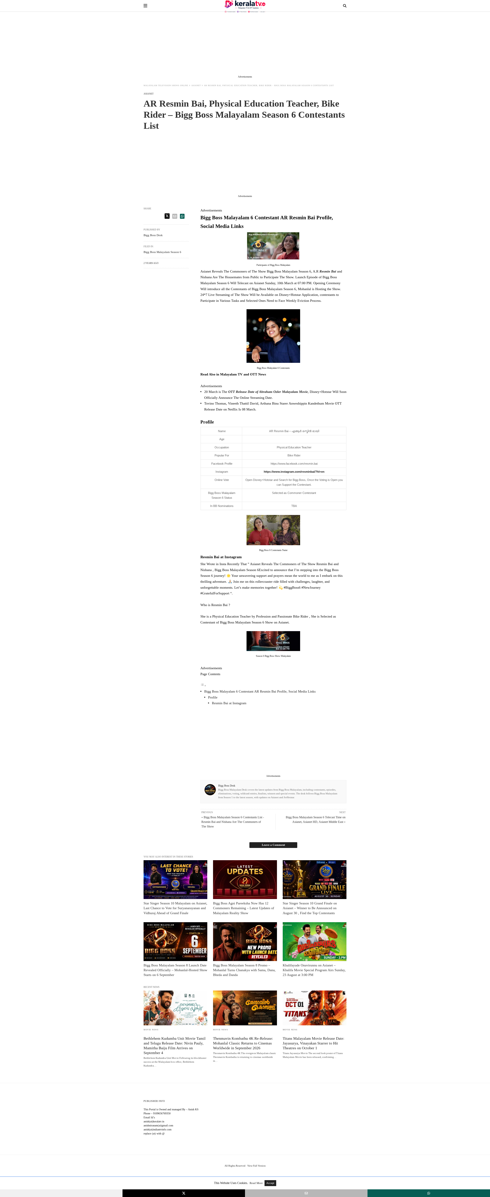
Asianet (196, 85)
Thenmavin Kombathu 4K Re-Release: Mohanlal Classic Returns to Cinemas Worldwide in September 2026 (243, 1043)
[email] (306, 1193)
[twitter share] (167, 216)
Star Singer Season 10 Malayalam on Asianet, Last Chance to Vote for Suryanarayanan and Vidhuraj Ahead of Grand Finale (175, 908)
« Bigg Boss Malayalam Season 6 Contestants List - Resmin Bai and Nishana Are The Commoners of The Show (232, 822)
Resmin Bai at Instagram (229, 703)
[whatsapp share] (182, 216)
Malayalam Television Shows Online (166, 85)
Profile (212, 697)
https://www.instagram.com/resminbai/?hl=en (294, 471)
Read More (257, 1183)
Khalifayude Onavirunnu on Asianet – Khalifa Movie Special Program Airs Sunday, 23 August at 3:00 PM (314, 970)
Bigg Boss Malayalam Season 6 (162, 252)
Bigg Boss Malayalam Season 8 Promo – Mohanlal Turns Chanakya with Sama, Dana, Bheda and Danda (244, 970)
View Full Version (256, 1165)
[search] (344, 6)
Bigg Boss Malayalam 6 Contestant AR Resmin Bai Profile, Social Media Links (260, 691)
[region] (245, 44)
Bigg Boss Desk (226, 785)
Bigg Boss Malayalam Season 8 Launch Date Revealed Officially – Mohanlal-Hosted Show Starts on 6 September (175, 970)
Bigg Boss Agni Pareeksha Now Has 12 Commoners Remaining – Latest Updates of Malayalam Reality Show (243, 908)
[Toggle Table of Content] (203, 685)
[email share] (174, 216)
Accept (270, 1183)
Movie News (151, 1030)
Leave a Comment (273, 844)
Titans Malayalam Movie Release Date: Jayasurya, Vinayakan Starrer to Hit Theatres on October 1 (313, 1043)
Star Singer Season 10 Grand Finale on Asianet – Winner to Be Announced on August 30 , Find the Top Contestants (310, 908)
